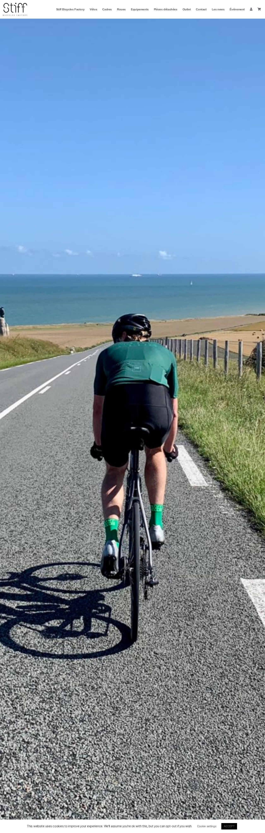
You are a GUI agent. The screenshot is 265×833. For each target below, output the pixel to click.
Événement (237, 9)
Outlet (187, 9)
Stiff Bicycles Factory (70, 9)
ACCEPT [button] (229, 826)
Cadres (107, 9)
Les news (218, 9)
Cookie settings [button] (206, 826)
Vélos (93, 9)
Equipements (140, 9)
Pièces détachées (165, 9)
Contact (201, 9)
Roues (121, 9)
